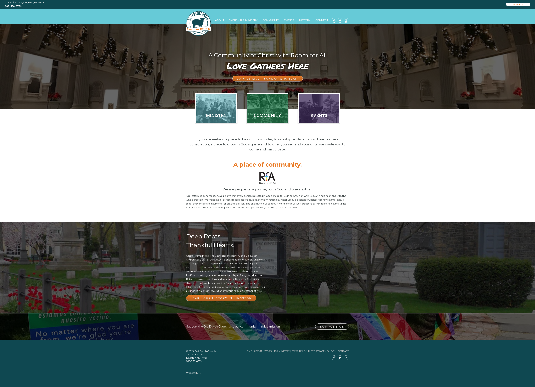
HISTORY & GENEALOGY (322, 351)
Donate (518, 4)
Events (289, 20)
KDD (198, 373)
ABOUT (258, 351)
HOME (248, 351)
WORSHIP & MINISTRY (277, 351)
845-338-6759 (13, 6)
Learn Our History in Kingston (221, 298)
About (219, 20)
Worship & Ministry (243, 20)
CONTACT (343, 351)
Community (270, 20)
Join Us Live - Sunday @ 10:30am (267, 78)
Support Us (332, 326)
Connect (321, 20)
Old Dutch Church (198, 23)
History (304, 20)
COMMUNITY (299, 351)
